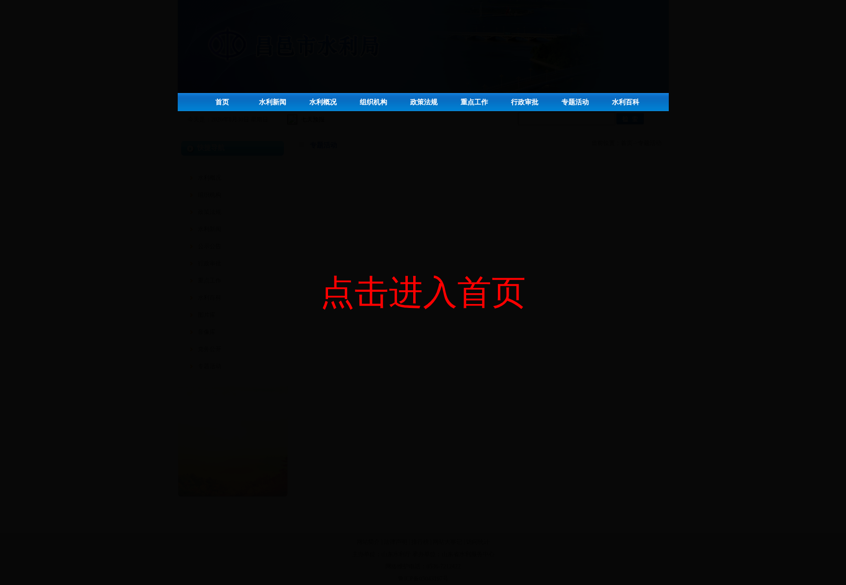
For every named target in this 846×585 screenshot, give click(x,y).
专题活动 (575, 102)
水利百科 (625, 102)
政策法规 (424, 102)
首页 (222, 102)
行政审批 (525, 102)
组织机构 (373, 102)
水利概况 (323, 102)
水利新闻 (272, 102)
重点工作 (474, 102)
